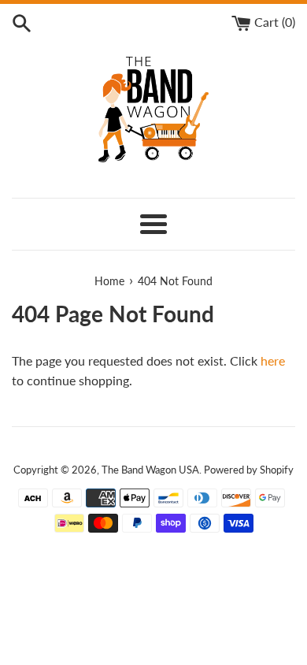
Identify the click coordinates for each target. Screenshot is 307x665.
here (273, 360)
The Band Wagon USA (150, 469)
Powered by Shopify (249, 469)
